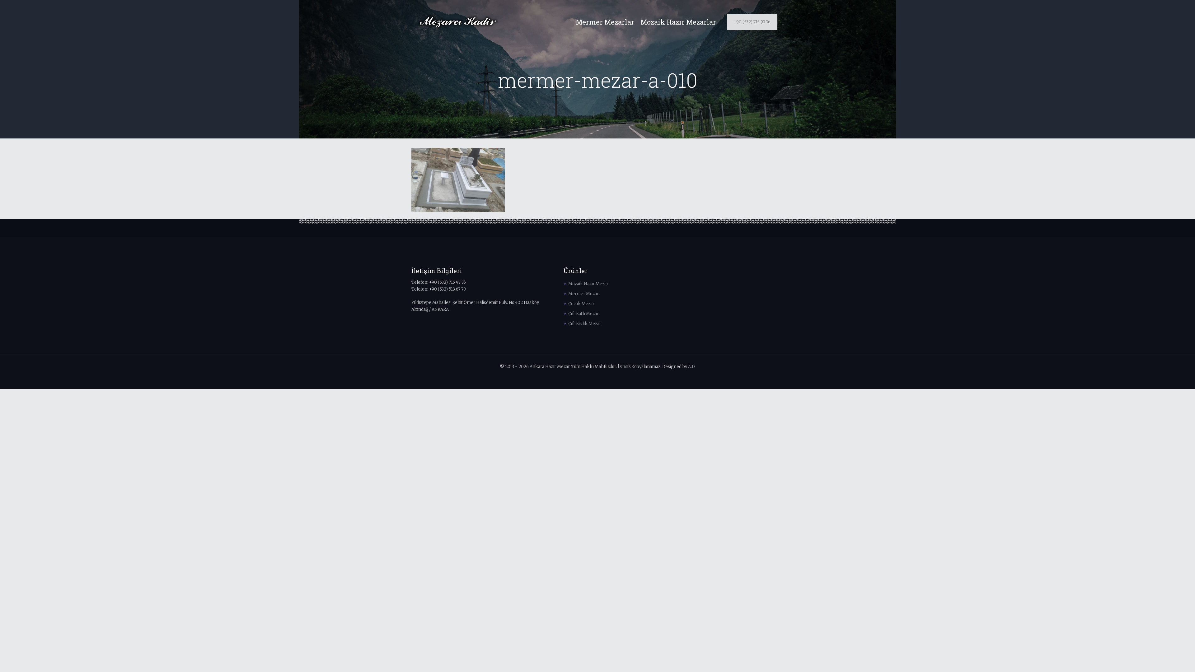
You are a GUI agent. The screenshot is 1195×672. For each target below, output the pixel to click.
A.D (691, 366)
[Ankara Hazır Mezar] (458, 22)
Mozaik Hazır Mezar (588, 284)
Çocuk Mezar (581, 303)
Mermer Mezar (583, 293)
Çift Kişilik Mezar (584, 323)
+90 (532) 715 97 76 (752, 22)
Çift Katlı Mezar (583, 313)
